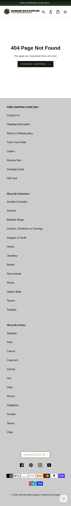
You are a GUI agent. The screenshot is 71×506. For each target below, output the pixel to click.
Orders (11, 151)
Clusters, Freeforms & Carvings (25, 228)
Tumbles (12, 309)
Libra (9, 387)
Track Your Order (16, 142)
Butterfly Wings (15, 219)
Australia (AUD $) (34, 454)
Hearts (10, 246)
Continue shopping (32, 64)
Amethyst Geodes (17, 201)
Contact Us (13, 115)
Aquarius (12, 333)
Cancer (11, 351)
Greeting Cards (15, 169)
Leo (9, 378)
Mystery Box (14, 160)
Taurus (10, 423)
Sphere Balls (14, 291)
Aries (10, 342)
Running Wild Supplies (29, 495)
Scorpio (11, 414)
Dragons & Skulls (17, 237)
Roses (10, 282)
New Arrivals (14, 273)
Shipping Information (18, 124)
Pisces (11, 396)
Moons (11, 264)
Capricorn (12, 360)
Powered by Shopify (50, 495)
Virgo (10, 432)
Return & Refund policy (20, 133)
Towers (11, 300)
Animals (11, 210)
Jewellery (12, 255)
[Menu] (65, 11)
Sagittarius (13, 405)
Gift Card (12, 178)
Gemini (11, 369)
